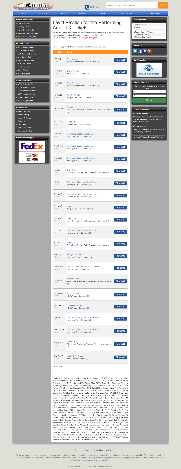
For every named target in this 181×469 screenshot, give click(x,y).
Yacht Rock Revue (75, 356)
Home (23, 13)
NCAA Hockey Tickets (26, 94)
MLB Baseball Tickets (26, 47)
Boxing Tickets (23, 70)
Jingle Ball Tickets (142, 35)
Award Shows (126, 13)
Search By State (24, 111)
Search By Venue (24, 118)
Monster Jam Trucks (143, 37)
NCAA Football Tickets (26, 88)
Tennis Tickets (23, 67)
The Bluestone (72, 359)
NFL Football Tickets (26, 51)
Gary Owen (72, 170)
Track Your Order (24, 128)
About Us (78, 450)
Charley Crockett (74, 305)
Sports (63, 13)
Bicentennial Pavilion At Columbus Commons (84, 344)
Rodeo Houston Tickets (144, 32)
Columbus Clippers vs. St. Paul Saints (83, 317)
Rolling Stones (140, 25)
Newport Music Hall (74, 98)
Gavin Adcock (73, 71)
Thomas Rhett (73, 279)
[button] (32, 19)
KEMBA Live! (72, 73)
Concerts (43, 13)
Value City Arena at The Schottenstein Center (84, 110)
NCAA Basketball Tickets (27, 84)
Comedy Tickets (24, 27)
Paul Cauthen (73, 293)
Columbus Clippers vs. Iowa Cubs (82, 134)
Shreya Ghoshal (74, 254)
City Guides (155, 13)
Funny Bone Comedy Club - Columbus (81, 173)
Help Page (22, 124)
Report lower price (90, 38)
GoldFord (71, 122)
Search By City (23, 115)
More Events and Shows (27, 37)
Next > (61, 366)
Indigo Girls (72, 342)
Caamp (70, 107)
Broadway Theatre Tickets (28, 33)
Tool (136, 30)
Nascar (102, 13)
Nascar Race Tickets (26, 60)
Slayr (69, 206)
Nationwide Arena (73, 257)
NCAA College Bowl (25, 97)
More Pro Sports (24, 73)
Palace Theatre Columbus (77, 61)
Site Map (99, 450)
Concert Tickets (24, 24)
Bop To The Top (73, 95)
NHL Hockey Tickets (26, 57)
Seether (138, 27)
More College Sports (25, 101)
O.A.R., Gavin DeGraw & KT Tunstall (83, 267)
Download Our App (25, 131)
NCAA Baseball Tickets (27, 91)
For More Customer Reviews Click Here (148, 137)
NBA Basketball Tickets (27, 54)
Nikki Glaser (72, 59)
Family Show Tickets (26, 30)
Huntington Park (73, 136)
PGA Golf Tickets (24, 64)
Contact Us (22, 121)
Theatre (82, 13)
